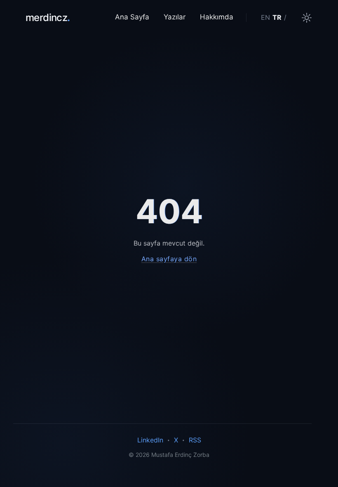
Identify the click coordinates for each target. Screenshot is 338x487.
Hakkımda (216, 17)
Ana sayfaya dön (169, 259)
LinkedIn (150, 440)
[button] (306, 18)
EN (265, 17)
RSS (195, 440)
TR (277, 17)
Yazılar (174, 17)
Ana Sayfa (132, 17)
